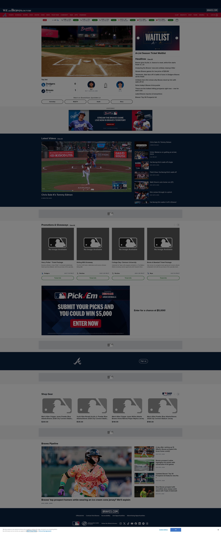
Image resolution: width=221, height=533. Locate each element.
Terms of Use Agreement (45, 531)
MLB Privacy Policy (31, 531)
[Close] (218, 530)
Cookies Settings (163, 529)
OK (176, 529)
